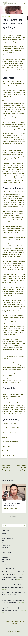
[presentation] (14, 492)
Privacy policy (14, 623)
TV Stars (4, 564)
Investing (4, 550)
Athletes (4, 536)
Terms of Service (19, 621)
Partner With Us (8, 621)
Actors (4, 533)
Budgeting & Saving (7, 538)
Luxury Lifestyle (6, 552)
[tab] (10, 516)
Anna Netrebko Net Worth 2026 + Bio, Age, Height (7, 466)
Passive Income (6, 559)
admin (6, 508)
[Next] (23, 499)
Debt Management (7, 543)
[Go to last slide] (4, 499)
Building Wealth (6, 540)
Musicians (5, 557)
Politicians (5, 562)
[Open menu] (24, 3)
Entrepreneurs (6, 545)
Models (4, 555)
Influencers (6, 16)
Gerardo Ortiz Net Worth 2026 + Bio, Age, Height (21, 466)
